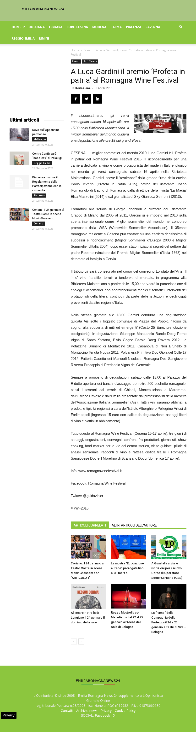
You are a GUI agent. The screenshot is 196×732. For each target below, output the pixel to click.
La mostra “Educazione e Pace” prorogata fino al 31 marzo (127, 568)
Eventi (88, 50)
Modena (99, 27)
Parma (116, 27)
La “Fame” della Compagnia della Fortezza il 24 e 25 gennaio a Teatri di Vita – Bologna (168, 622)
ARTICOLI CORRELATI (90, 525)
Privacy (106, 710)
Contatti (67, 710)
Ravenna (153, 27)
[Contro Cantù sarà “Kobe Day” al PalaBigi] (19, 158)
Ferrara (55, 27)
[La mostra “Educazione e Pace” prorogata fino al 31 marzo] (128, 547)
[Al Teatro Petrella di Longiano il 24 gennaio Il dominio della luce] (88, 596)
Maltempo (40, 139)
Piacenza (133, 27)
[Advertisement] (37, 83)
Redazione (83, 88)
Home (16, 27)
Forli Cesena (77, 27)
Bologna (37, 27)
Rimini (44, 38)
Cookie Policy (125, 710)
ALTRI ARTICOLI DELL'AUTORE (134, 525)
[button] (180, 27)
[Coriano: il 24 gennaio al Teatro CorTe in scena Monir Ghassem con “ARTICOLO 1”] (88, 547)
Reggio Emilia (23, 38)
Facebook (102, 715)
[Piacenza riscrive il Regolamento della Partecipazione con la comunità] (19, 182)
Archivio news (87, 710)
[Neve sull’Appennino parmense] (19, 134)
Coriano (38, 223)
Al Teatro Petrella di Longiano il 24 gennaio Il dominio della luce (88, 617)
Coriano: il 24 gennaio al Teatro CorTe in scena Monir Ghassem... (48, 214)
